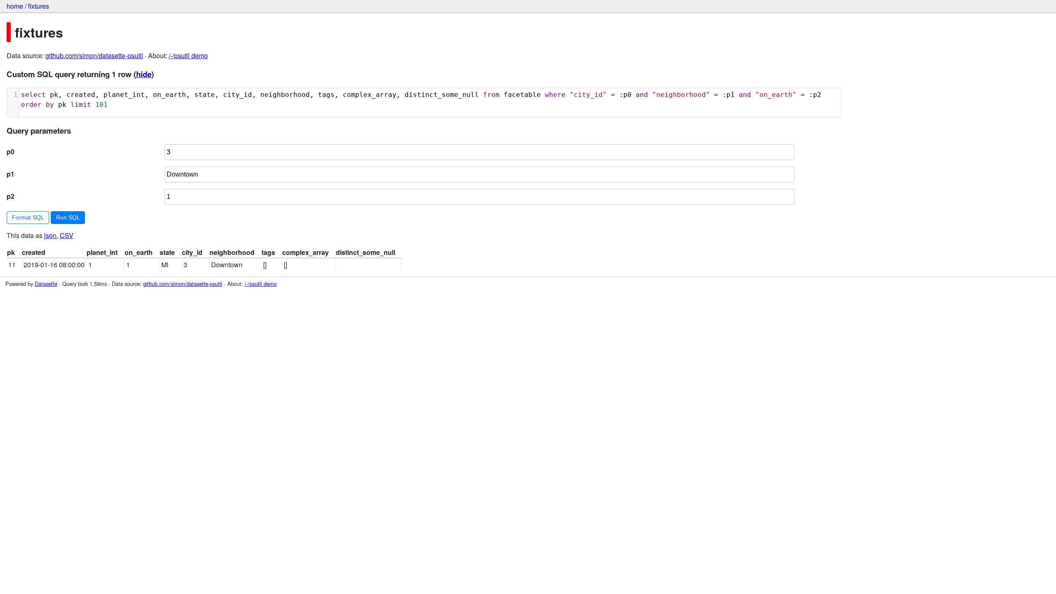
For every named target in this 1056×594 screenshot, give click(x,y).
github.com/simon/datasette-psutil (94, 55)
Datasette (46, 284)
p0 (10, 151)
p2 (10, 196)
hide (143, 74)
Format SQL (28, 217)
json (50, 235)
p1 (10, 174)
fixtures (38, 6)
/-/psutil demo (188, 55)
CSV (66, 235)
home (15, 6)
